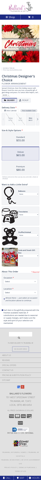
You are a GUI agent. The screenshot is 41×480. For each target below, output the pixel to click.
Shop (12, 17)
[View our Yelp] (22, 388)
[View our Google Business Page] (18, 388)
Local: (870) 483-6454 (21, 404)
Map (21, 477)
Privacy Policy (10, 467)
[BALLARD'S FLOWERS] (20, 11)
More (5, 95)
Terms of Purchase (27, 467)
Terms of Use (20, 471)
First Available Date (29, 111)
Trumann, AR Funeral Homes (14, 452)
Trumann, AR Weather (10, 460)
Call (7, 477)
